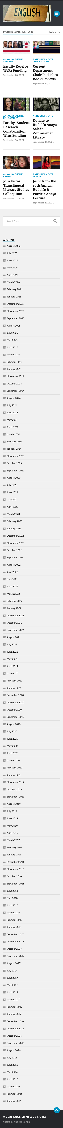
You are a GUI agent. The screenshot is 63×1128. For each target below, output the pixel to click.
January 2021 (14, 687)
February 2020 (14, 767)
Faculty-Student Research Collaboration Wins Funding (16, 129)
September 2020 (15, 716)
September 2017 (15, 955)
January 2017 (14, 1013)
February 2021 (14, 680)
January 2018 (14, 926)
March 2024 (13, 434)
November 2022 (15, 542)
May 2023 (12, 499)
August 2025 (13, 325)
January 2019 (14, 854)
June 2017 (12, 977)
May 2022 (12, 579)
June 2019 (12, 818)
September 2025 (15, 318)
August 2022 (13, 564)
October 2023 (14, 463)
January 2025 (14, 368)
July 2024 (12, 405)
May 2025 (12, 339)
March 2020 (13, 760)
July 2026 (12, 252)
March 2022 (13, 593)
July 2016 (12, 1057)
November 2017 (15, 941)
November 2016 (15, 1028)
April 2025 (12, 347)
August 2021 (13, 637)
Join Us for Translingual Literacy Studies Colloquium (16, 187)
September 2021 (15, 629)
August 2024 (13, 398)
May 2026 (12, 267)
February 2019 (14, 847)
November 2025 (15, 311)
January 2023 (14, 528)
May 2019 (12, 825)
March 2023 (13, 513)
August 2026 (13, 245)
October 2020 (14, 709)
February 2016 (14, 1093)
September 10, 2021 (43, 202)
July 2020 (12, 731)
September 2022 (15, 557)
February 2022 (14, 600)
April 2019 (12, 832)
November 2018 (15, 869)
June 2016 (12, 1064)
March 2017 (13, 999)
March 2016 (13, 1086)
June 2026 (12, 260)
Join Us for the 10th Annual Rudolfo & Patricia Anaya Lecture (44, 189)
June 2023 (12, 492)
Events (7, 176)
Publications (41, 61)
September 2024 (15, 390)
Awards (8, 61)
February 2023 (14, 521)
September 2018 (15, 883)
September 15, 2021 (43, 141)
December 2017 (15, 934)
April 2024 (12, 426)
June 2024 (12, 412)
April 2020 (12, 752)
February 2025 (14, 361)
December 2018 (15, 861)
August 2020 (13, 724)
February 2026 (14, 289)
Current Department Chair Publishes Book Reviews (45, 72)
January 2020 (14, 774)
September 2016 (15, 1042)
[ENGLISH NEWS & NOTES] (27, 20)
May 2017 (12, 984)
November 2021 (15, 615)
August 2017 (13, 963)
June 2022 (12, 571)
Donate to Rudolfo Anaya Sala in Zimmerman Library (45, 129)
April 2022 (12, 586)
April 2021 (12, 666)
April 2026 (12, 274)
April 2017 (12, 992)
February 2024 (14, 441)
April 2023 (12, 506)
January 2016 (14, 1100)
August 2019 (13, 803)
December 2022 (15, 535)
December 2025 (15, 303)
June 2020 (12, 738)
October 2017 (14, 948)
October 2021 (14, 622)
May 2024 (12, 419)
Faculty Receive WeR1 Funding (15, 68)
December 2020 (15, 695)
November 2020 (15, 702)
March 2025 (13, 354)
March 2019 (13, 839)
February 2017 (14, 1006)
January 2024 (14, 448)
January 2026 (14, 296)
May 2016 (12, 1071)
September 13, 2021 (13, 198)
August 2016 (13, 1050)
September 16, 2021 (13, 140)
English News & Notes (29, 1116)
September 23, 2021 (43, 83)
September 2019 (15, 796)
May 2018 (12, 898)
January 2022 (14, 608)
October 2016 (14, 1035)
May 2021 (12, 658)
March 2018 (13, 912)
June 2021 (12, 651)
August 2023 (13, 477)
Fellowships (10, 118)
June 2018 (12, 890)
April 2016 (12, 1079)
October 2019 (14, 789)
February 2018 (14, 919)
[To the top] (57, 1110)
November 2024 (15, 376)
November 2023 (15, 455)
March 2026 (13, 282)
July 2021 (12, 644)
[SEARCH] (55, 221)
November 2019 (15, 782)
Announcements (13, 59)
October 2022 (14, 550)
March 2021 (13, 673)
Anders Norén (22, 1122)
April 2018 (12, 905)
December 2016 (15, 1021)
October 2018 (14, 876)
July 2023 (12, 484)
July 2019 (12, 811)
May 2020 (12, 745)
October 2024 (14, 383)
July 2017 (12, 970)
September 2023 (15, 470)
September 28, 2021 (13, 75)
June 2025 (12, 332)
